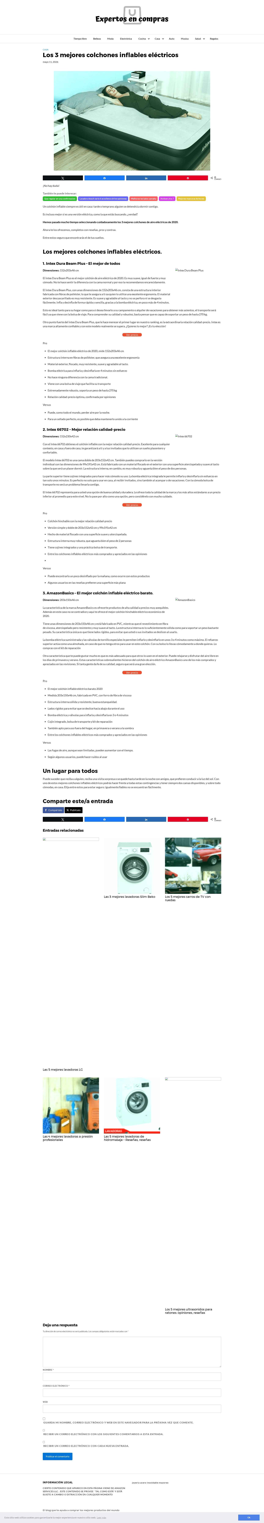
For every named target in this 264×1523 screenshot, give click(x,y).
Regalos (214, 38)
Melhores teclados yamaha (143, 198)
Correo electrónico (56, 1386)
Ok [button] (249, 1517)
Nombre (48, 1370)
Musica (185, 38)
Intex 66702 (58, 429)
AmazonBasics (60, 593)
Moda (110, 38)
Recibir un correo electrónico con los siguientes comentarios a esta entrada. (103, 1434)
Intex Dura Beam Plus (65, 263)
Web (45, 1402)
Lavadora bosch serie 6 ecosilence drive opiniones (103, 198)
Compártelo (55, 810)
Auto (171, 38)
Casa (157, 38)
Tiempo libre (80, 38)
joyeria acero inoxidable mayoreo (150, 1482)
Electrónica (126, 38)
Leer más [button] (101, 1517)
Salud (198, 38)
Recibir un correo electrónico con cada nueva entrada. (86, 1445)
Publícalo (75, 810)
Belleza (97, 38)
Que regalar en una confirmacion (59, 198)
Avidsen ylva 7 (167, 198)
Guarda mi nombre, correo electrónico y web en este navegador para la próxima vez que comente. (118, 1422)
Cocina (142, 38)
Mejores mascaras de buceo (191, 198)
